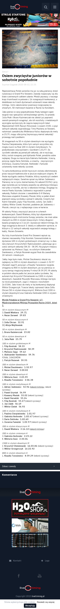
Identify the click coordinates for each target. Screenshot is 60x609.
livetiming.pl (38, 596)
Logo (19, 7)
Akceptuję (30, 605)
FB (20, 576)
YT (40, 576)
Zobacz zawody (9, 466)
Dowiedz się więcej (45, 602)
